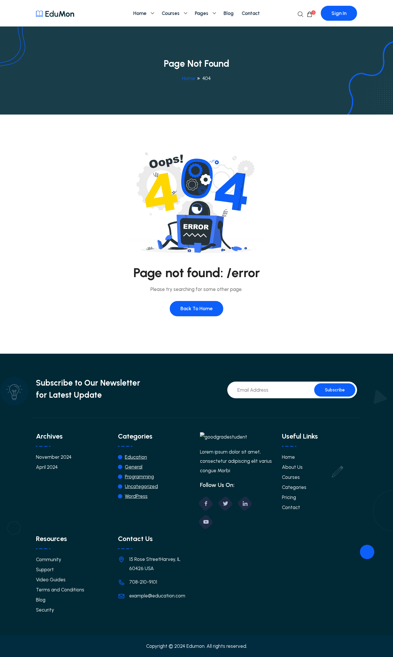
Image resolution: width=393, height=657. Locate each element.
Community (48, 559)
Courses (171, 13)
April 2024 (47, 467)
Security (45, 610)
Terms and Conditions (60, 590)
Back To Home (196, 308)
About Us (292, 467)
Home (139, 13)
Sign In (338, 13)
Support (45, 569)
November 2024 (54, 457)
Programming (139, 476)
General (133, 467)
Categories (294, 487)
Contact (251, 13)
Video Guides (51, 579)
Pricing (289, 497)
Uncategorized (141, 486)
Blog (229, 13)
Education (136, 457)
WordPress (136, 496)
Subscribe (335, 390)
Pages (201, 13)
